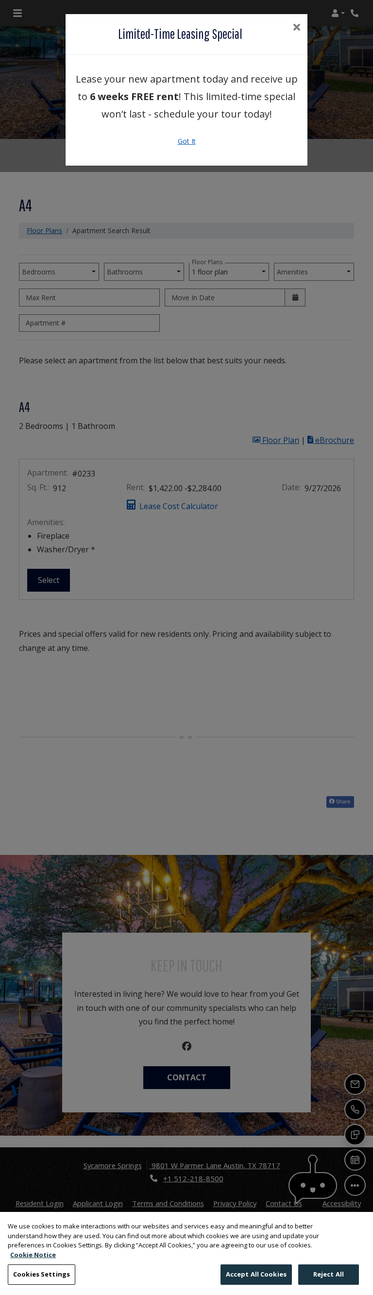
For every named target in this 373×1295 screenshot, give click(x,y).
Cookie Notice (33, 1254)
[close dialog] (296, 28)
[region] (186, 1253)
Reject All (328, 1274)
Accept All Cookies (256, 1274)
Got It (187, 141)
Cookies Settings (41, 1274)
